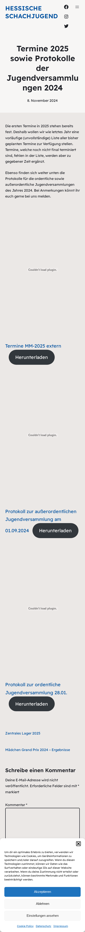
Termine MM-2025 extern (33, 346)
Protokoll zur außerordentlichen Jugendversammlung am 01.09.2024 (40, 521)
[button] (78, 844)
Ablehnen (42, 903)
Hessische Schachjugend (31, 12)
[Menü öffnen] (77, 7)
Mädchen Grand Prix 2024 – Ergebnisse (37, 750)
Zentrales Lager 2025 (22, 733)
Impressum (60, 926)
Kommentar (16, 805)
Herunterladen (31, 357)
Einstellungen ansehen (43, 915)
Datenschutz (43, 926)
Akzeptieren (42, 892)
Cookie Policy (25, 926)
